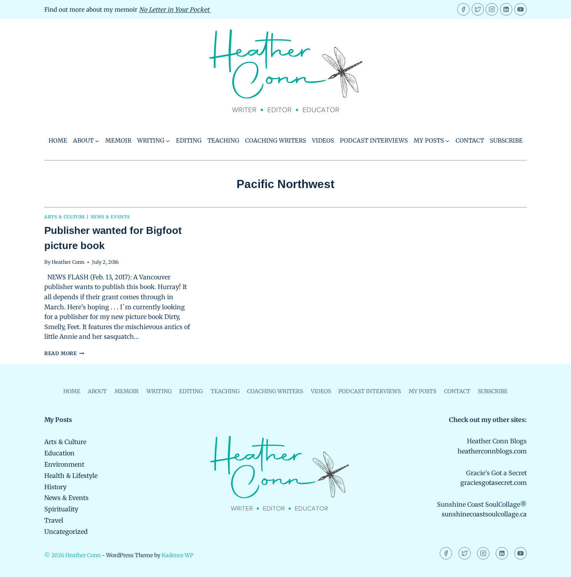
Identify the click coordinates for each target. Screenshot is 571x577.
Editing (189, 140)
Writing (159, 391)
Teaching (223, 140)
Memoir (118, 140)
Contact (470, 140)
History (55, 487)
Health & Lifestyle (70, 475)
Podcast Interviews (374, 140)
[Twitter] (478, 9)
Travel (53, 520)
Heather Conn (68, 262)
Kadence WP (177, 555)
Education (59, 453)
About (97, 391)
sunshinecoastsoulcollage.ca (484, 514)
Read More (64, 353)
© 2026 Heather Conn (72, 555)
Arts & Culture (64, 217)
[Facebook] (463, 9)
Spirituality (61, 509)
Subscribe (506, 140)
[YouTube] (520, 9)
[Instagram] (492, 9)
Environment (64, 464)
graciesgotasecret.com (493, 482)
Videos (323, 140)
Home (58, 140)
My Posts (422, 391)
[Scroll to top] (551, 565)
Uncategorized (66, 531)
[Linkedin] (506, 9)
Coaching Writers (275, 140)
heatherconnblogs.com (492, 451)
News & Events (110, 217)
